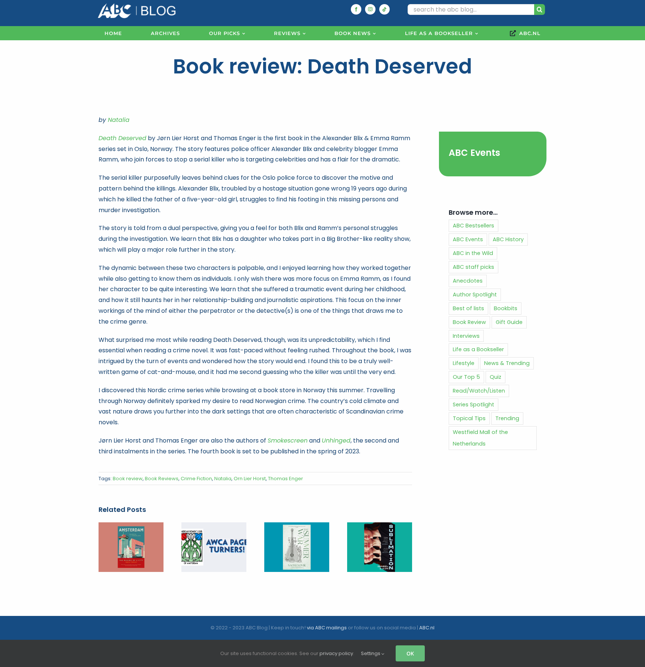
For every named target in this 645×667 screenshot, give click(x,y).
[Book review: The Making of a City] (131, 527)
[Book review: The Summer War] (296, 527)
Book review (128, 478)
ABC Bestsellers (473, 225)
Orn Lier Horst (250, 478)
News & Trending (507, 363)
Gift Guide (509, 322)
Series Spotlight (473, 404)
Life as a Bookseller (478, 349)
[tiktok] (384, 9)
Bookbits (505, 308)
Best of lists (468, 308)
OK (410, 653)
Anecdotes (468, 280)
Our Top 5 (466, 377)
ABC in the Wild (473, 253)
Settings (371, 653)
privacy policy (336, 653)
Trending (507, 418)
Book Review (469, 322)
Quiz (495, 377)
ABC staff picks (473, 267)
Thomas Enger (285, 478)
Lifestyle (463, 363)
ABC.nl (426, 627)
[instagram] (370, 9)
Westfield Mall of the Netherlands (480, 437)
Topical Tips (469, 418)
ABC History (508, 239)
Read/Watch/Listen (479, 390)
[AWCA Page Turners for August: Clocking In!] (213, 527)
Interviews (466, 336)
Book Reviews (161, 478)
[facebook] (356, 9)
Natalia (119, 120)
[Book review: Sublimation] (379, 527)
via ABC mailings (327, 627)
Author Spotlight (475, 294)
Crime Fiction (196, 478)
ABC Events (474, 153)
